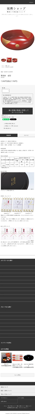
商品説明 (9, 135)
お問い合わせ (3, 401)
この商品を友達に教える (9, 123)
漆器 (6, 65)
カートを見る (21, 397)
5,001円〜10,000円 (9, 67)
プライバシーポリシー (23, 407)
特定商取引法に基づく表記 (8, 117)
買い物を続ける (7, 128)
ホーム (3, 65)
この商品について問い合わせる (11, 126)
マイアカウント (4, 397)
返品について (5, 115)
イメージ (26, 135)
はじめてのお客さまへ (7, 346)
